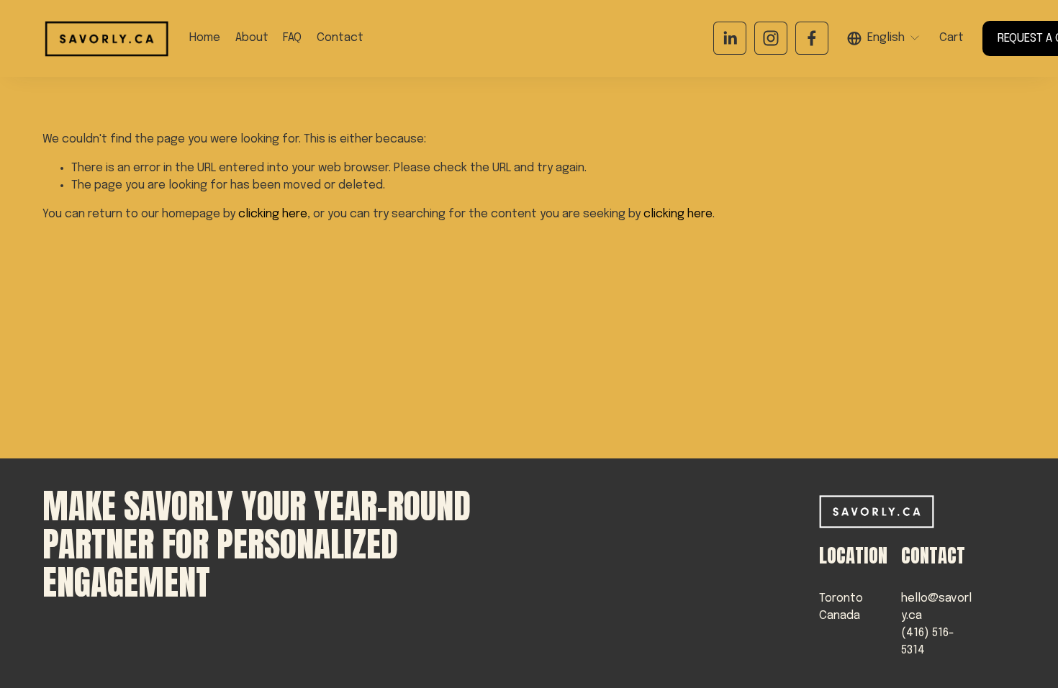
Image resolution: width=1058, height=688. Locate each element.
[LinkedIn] (729, 38)
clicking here (272, 214)
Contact (340, 38)
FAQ (292, 38)
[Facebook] (811, 38)
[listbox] (884, 38)
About (251, 38)
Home (204, 38)
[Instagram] (770, 38)
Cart (951, 38)
